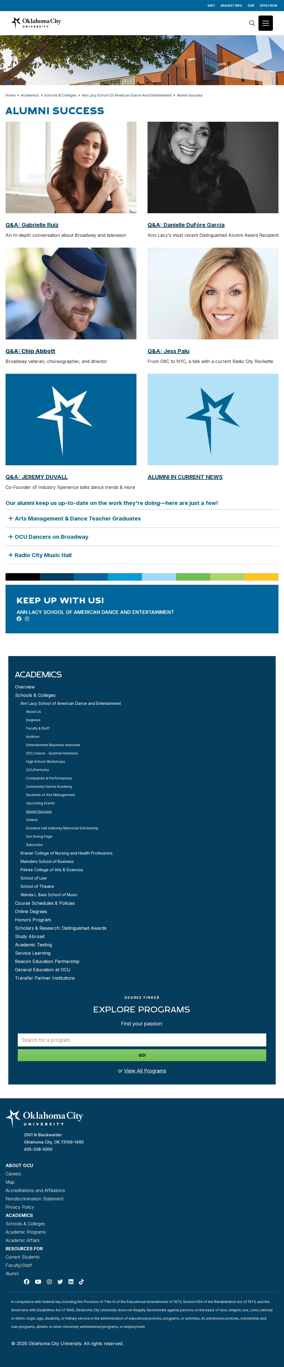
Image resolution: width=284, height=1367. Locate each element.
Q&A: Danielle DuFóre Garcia (186, 225)
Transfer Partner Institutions (45, 978)
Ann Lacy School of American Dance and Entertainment (71, 703)
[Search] (252, 23)
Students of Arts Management (50, 795)
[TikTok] (81, 1282)
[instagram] (27, 619)
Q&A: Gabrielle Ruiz (32, 225)
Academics (30, 95)
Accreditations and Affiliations (35, 1190)
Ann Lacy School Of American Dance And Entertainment (127, 95)
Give (251, 5)
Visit (211, 5)
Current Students (23, 1257)
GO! (142, 1055)
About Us (33, 712)
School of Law (34, 878)
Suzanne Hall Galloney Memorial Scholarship (62, 828)
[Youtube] (38, 1282)
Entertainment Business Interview (53, 745)
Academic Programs (26, 1232)
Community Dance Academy (49, 786)
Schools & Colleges (60, 95)
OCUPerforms (37, 770)
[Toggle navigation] (265, 23)
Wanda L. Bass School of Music (49, 894)
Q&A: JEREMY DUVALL (37, 477)
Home (11, 95)
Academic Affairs (23, 1240)
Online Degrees (31, 911)
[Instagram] (49, 1282)
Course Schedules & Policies (45, 903)
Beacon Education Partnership (47, 961)
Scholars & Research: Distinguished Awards (60, 928)
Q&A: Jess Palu (168, 351)
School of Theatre (37, 886)
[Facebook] (26, 1282)
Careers (13, 1174)
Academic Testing (33, 944)
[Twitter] (60, 1282)
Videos (32, 820)
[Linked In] (71, 1282)
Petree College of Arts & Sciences (52, 869)
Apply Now (268, 5)
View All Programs (145, 1071)
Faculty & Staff (38, 728)
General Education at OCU (42, 969)
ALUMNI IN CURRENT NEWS (185, 477)
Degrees (33, 720)
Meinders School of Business (47, 861)
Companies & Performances (49, 778)
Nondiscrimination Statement (35, 1198)
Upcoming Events (40, 803)
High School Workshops (45, 761)
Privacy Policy (20, 1207)
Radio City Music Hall (43, 555)
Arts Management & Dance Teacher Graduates (78, 518)
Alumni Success (39, 811)
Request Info (231, 5)
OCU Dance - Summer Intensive (52, 753)
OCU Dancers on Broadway (51, 536)
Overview (25, 687)
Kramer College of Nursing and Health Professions (67, 853)
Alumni (12, 1273)
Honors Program (33, 920)
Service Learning (32, 953)
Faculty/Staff (19, 1265)
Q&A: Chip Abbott (30, 351)
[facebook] (19, 619)
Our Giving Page (39, 836)
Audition (32, 737)
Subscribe (34, 845)
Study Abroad (29, 936)
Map (10, 1182)
